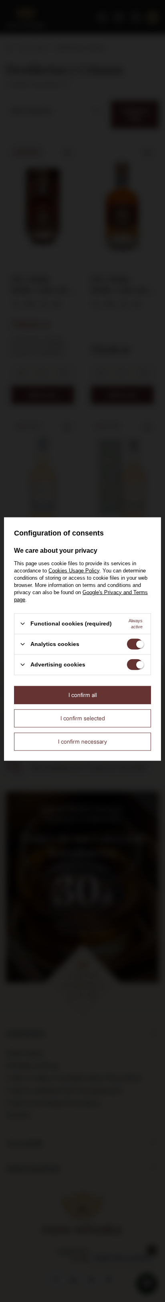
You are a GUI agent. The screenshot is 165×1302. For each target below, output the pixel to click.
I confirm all (82, 694)
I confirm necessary (82, 741)
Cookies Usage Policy (73, 570)
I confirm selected (82, 718)
